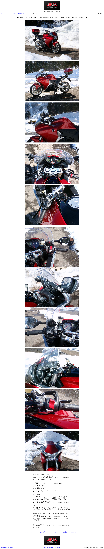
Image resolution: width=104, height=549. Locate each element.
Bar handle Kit (11, 13)
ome (2, 13)
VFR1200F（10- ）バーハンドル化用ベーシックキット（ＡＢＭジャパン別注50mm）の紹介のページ (52, 532)
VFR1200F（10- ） (23, 13)
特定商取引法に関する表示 (7, 547)
